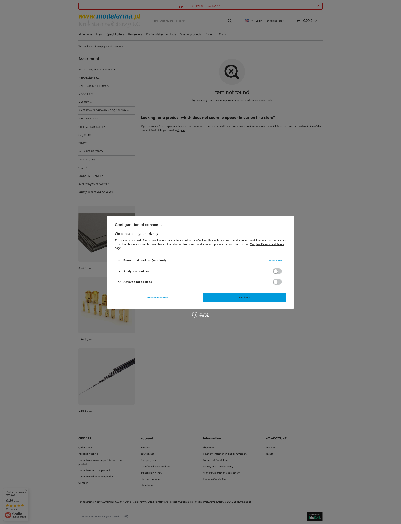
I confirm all (244, 297)
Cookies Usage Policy (210, 240)
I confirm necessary (157, 297)
